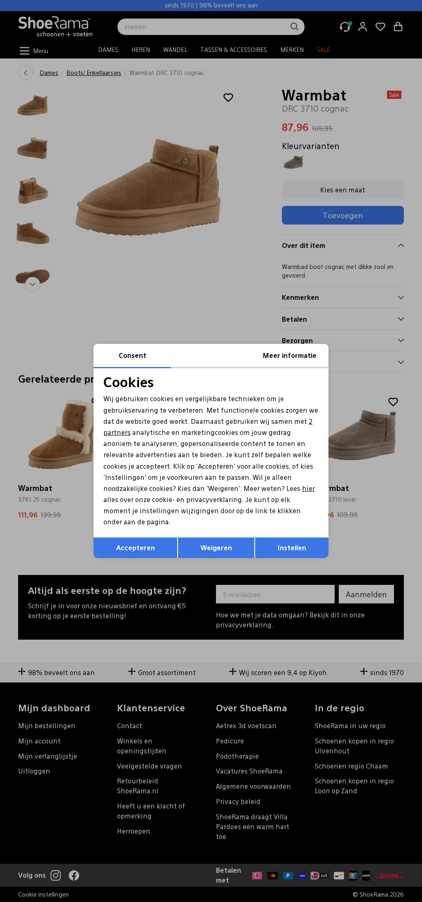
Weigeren (216, 547)
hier (308, 488)
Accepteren (135, 547)
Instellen (292, 547)
